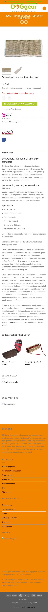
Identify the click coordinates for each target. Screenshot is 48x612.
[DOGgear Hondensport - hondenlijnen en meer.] (24, 8)
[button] (3, 8)
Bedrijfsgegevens (9, 467)
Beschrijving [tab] (7, 153)
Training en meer (22, 16)
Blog (3, 488)
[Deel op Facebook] (4, 140)
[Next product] (22, 22)
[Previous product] (26, 22)
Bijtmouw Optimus (8, 362)
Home (8, 16)
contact (10, 322)
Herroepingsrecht (8, 509)
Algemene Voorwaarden (11, 471)
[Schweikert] (7, 132)
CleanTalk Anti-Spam (28, 607)
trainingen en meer (9, 245)
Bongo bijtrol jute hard (33, 362)
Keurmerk (5, 522)
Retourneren (7, 505)
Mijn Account (24, 599)
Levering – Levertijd (9, 518)
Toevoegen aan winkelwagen (19, 104)
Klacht (4, 514)
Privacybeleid (7, 475)
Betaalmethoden (8, 484)
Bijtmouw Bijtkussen (15, 122)
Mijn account (7, 526)
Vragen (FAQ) (7, 479)
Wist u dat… (6, 492)
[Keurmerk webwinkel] (7, 115)
